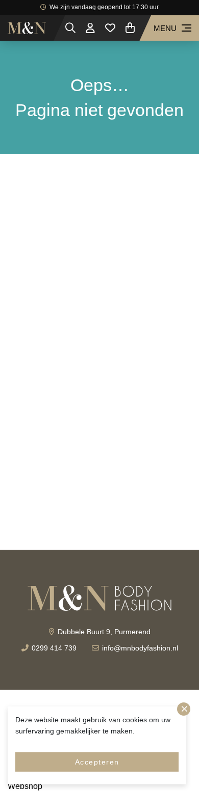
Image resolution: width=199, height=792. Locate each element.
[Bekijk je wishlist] (110, 28)
